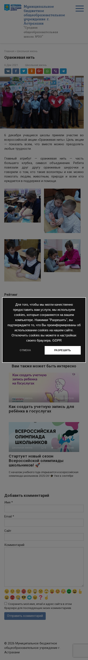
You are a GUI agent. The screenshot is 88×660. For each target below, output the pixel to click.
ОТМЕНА (25, 350)
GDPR (57, 340)
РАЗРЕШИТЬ (62, 350)
